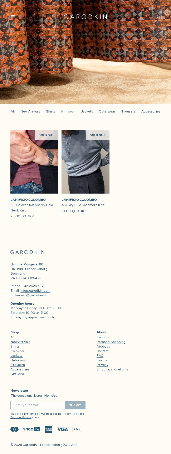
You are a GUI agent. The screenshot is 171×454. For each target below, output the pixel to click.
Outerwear (107, 111)
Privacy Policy (70, 414)
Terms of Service (20, 417)
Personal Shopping (111, 342)
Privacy (102, 365)
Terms (102, 360)
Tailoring (103, 337)
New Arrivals (30, 111)
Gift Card (17, 374)
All (13, 111)
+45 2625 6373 (33, 286)
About (102, 332)
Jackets (87, 111)
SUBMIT (75, 405)
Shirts (50, 111)
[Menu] (12, 16)
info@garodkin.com (35, 291)
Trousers (128, 111)
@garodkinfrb (36, 295)
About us (103, 346)
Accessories (150, 111)
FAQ (100, 356)
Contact (103, 351)
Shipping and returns (112, 369)
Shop (14, 332)
